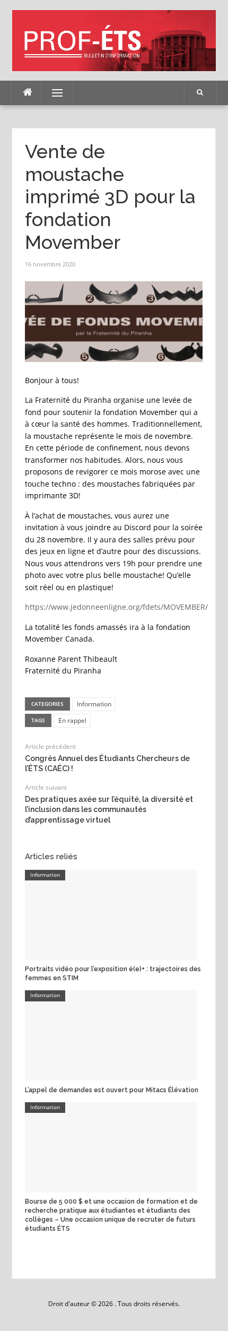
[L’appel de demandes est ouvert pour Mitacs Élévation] (111, 1035)
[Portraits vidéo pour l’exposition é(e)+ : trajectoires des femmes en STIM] (111, 914)
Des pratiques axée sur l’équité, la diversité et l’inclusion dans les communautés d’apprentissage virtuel (109, 809)
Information (94, 703)
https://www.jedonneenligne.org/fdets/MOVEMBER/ (116, 607)
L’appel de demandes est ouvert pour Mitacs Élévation (111, 1090)
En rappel (72, 720)
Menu (52, 93)
